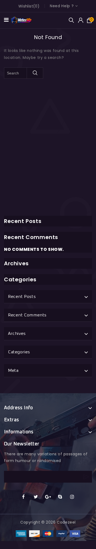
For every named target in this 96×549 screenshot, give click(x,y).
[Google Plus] (48, 497)
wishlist (25, 6)
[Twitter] (36, 497)
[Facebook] (23, 497)
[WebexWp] (21, 20)
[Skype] (60, 497)
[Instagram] (72, 497)
